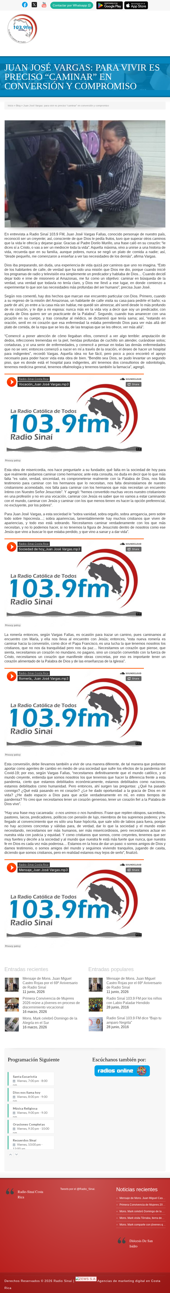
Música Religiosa (30, 1112)
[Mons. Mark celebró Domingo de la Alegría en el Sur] (11, 1024)
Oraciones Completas (31, 1127)
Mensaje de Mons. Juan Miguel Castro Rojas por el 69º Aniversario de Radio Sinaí (50, 983)
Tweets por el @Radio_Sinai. (77, 1189)
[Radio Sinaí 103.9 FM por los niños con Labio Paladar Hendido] (95, 1004)
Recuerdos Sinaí (27, 1143)
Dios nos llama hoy (30, 1096)
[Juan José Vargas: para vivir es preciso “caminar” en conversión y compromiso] (85, 174)
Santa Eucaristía (30, 1080)
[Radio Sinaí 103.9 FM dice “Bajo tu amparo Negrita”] (95, 1024)
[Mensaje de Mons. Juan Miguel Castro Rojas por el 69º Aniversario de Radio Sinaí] (11, 984)
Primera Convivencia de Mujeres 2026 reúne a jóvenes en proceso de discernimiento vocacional (51, 1003)
